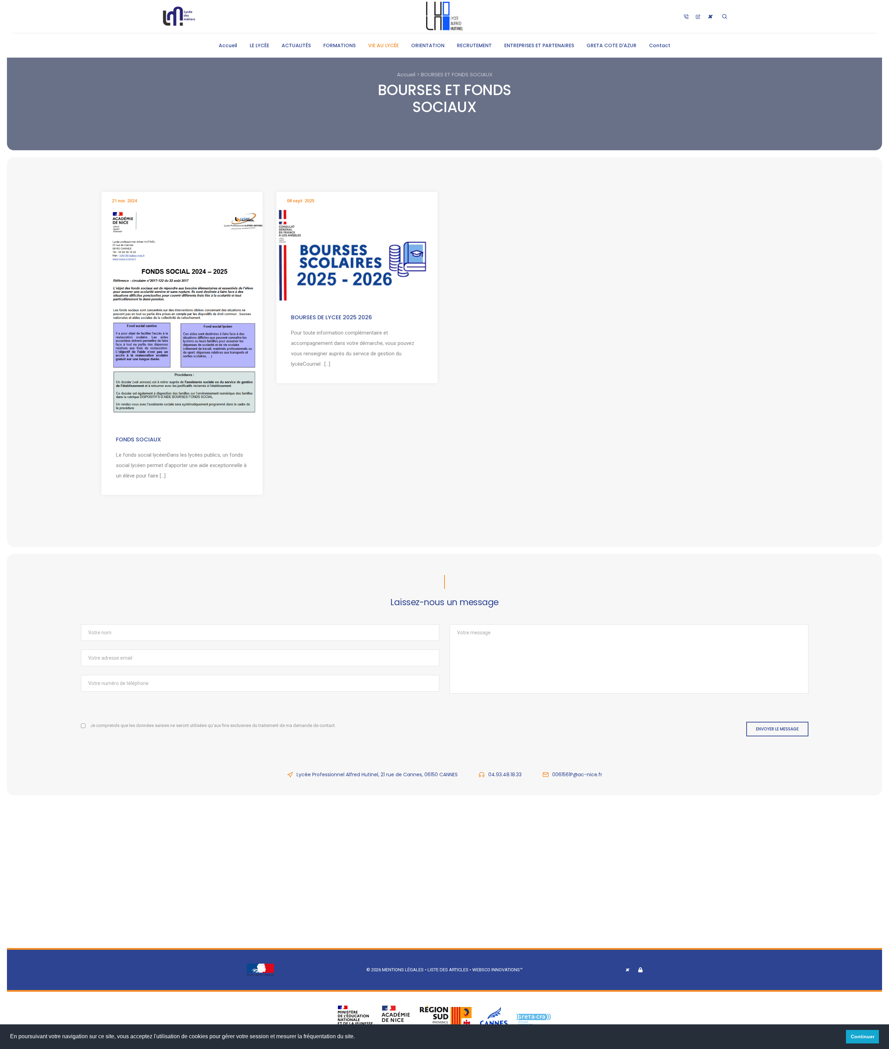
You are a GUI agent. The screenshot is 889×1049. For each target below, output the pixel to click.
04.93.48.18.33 (505, 774)
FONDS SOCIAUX (138, 439)
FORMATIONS (339, 45)
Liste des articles (448, 969)
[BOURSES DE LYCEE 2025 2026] (357, 255)
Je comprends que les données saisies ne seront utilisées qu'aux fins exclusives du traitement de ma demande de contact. (213, 725)
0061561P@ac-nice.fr (577, 774)
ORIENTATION (427, 45)
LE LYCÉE (259, 45)
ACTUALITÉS (296, 45)
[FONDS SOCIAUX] (182, 316)
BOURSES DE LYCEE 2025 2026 (331, 317)
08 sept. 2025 (300, 200)
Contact (659, 45)
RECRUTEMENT (474, 45)
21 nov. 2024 (124, 200)
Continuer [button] (862, 1036)
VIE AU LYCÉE (383, 45)
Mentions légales (403, 969)
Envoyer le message (777, 729)
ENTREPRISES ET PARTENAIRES (539, 45)
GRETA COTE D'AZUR (612, 45)
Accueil (228, 45)
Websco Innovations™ (497, 969)
